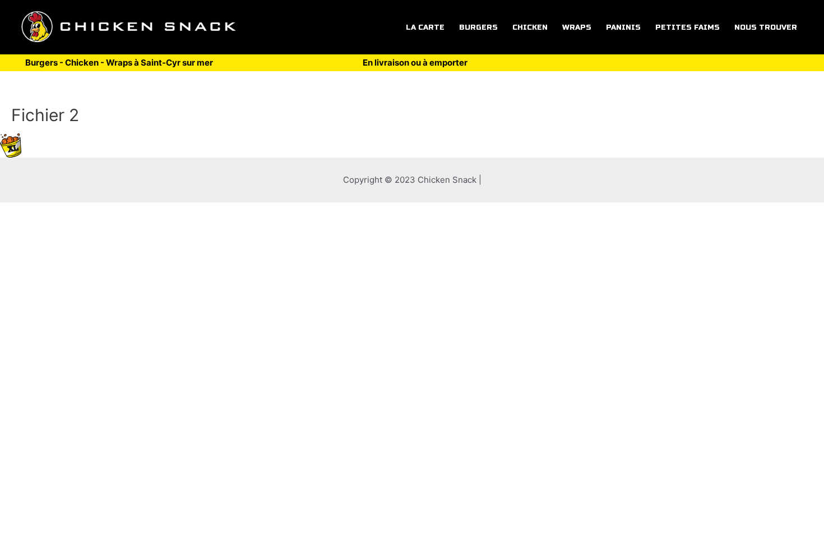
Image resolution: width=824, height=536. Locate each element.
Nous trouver (765, 27)
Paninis (623, 27)
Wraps (576, 27)
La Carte (425, 27)
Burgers (478, 27)
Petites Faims (687, 27)
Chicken (530, 27)
